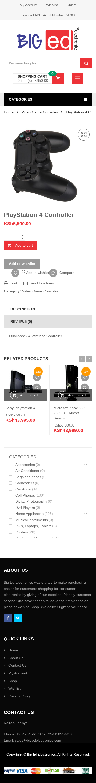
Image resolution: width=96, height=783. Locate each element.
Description (22, 309)
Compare (66, 273)
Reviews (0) (21, 321)
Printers (21, 532)
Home (9, 112)
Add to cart (24, 245)
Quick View (37, 387)
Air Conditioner (27, 471)
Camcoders (24, 483)
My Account (28, 5)
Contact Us (17, 665)
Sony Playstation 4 (20, 408)
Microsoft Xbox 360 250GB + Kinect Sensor (69, 413)
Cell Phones (25, 495)
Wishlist (52, 5)
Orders (72, 5)
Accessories (25, 465)
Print (13, 283)
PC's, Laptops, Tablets (33, 526)
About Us (15, 658)
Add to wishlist (22, 264)
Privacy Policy (19, 696)
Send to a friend (41, 283)
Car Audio (23, 489)
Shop (12, 681)
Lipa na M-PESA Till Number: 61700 (48, 15)
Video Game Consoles (40, 112)
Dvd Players (25, 507)
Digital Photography (31, 501)
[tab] (48, 309)
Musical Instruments (31, 520)
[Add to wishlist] (37, 377)
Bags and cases (28, 477)
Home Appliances (29, 514)
